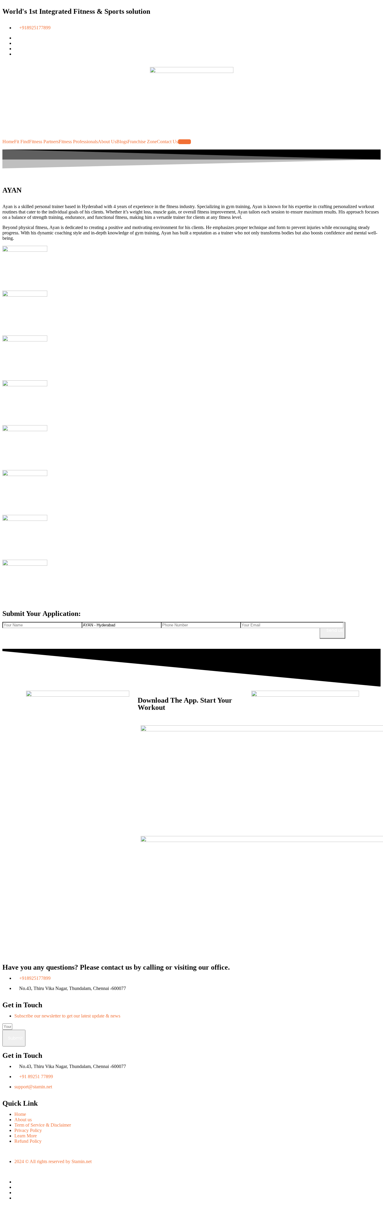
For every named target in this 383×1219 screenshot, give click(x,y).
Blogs (121, 141)
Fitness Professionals (78, 141)
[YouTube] (16, 1197)
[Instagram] (16, 1192)
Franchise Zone (142, 141)
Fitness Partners (44, 141)
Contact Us (167, 141)
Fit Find (21, 141)
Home (8, 141)
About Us (107, 141)
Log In (184, 141)
